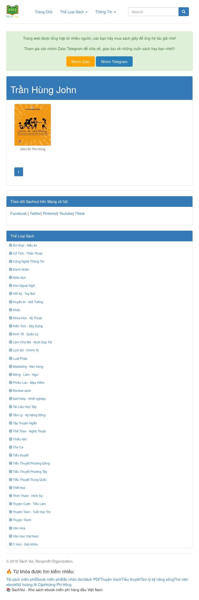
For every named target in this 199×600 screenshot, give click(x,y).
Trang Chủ (45, 11)
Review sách (21, 390)
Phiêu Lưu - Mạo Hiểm (28, 382)
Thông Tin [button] (104, 11)
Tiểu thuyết (20, 455)
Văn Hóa (18, 528)
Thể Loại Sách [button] (72, 11)
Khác (16, 310)
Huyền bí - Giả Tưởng (27, 301)
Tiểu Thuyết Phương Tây (29, 471)
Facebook (18, 213)
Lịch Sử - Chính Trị (25, 350)
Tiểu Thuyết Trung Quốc (29, 479)
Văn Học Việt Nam (25, 536)
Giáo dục (19, 277)
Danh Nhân (20, 269)
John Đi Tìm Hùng (32, 149)
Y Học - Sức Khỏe (25, 544)
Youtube (66, 213)
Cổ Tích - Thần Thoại (27, 253)
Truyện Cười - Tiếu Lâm (29, 503)
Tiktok (80, 213)
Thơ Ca (17, 447)
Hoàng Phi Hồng (58, 584)
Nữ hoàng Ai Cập (30, 584)
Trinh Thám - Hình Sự (27, 495)
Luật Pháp (19, 358)
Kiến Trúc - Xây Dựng (27, 326)
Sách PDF (92, 579)
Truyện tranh (111, 579)
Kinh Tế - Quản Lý (25, 334)
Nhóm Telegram (114, 61)
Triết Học (18, 487)
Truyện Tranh (21, 519)
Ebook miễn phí (48, 579)
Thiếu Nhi (19, 439)
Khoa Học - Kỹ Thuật (27, 318)
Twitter (35, 213)
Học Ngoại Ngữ (23, 285)
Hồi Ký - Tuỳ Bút (23, 293)
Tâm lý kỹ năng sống (157, 579)
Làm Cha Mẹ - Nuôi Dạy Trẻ (32, 342)
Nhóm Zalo (81, 61)
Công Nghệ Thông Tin (28, 261)
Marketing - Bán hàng (27, 366)
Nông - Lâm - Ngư (25, 374)
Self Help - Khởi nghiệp (29, 398)
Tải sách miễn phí (20, 579)
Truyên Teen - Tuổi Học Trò (31, 511)
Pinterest (50, 213)
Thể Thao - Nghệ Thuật (29, 431)
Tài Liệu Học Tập (24, 406)
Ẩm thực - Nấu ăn (24, 245)
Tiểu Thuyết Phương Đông (31, 463)
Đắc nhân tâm (72, 579)
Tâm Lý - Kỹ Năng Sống (29, 415)
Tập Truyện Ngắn (24, 423)
